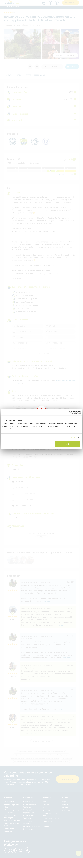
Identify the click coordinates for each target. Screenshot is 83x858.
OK (67, 444)
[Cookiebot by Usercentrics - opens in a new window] (71, 412)
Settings (73, 437)
